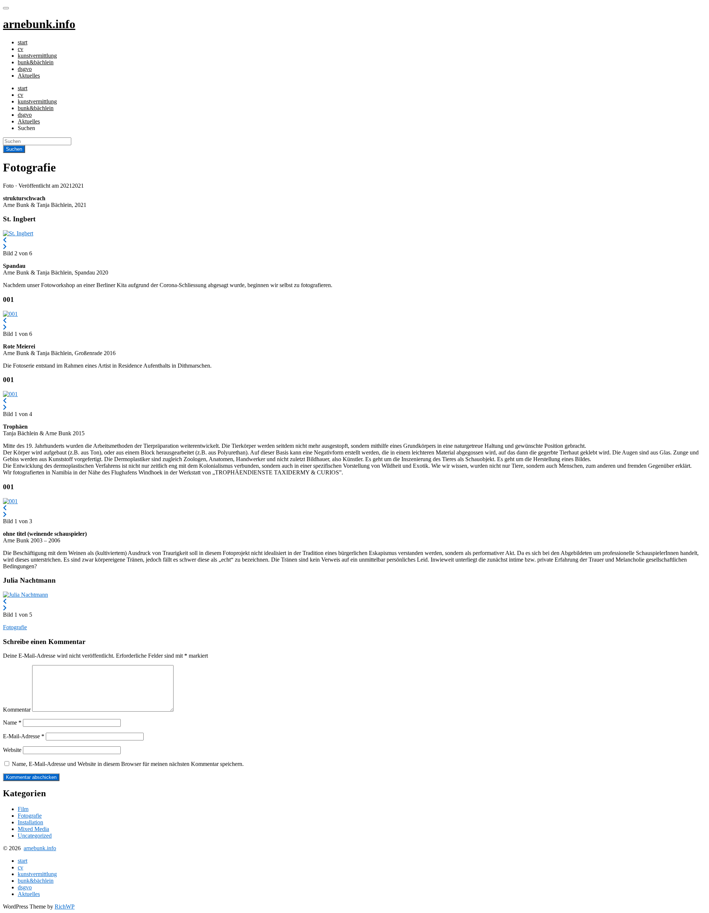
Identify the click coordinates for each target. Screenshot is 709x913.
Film (23, 809)
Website (12, 750)
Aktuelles (29, 75)
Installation (30, 822)
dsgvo (25, 69)
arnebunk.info (40, 848)
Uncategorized (35, 835)
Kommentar (17, 709)
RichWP (65, 906)
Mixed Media (33, 829)
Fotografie (15, 627)
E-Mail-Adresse (23, 736)
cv (20, 49)
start (22, 42)
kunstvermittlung (37, 55)
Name (12, 722)
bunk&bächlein (36, 62)
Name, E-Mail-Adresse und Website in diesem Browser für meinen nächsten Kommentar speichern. (128, 764)
